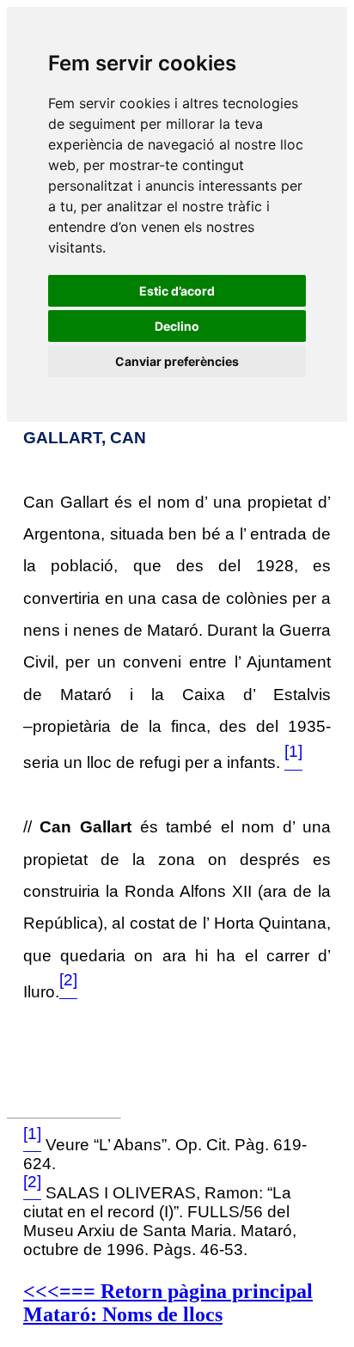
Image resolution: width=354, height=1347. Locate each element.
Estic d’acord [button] (177, 290)
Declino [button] (177, 326)
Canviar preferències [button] (177, 361)
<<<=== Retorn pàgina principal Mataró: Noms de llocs (168, 1303)
